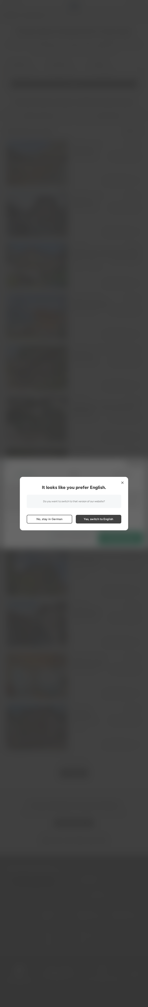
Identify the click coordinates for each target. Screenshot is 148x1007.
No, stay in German (49, 519)
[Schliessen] (122, 482)
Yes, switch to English (98, 519)
